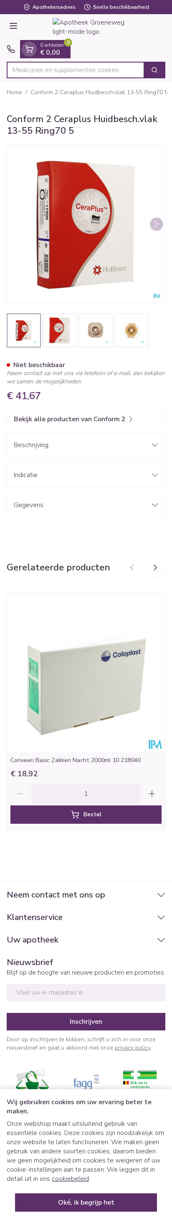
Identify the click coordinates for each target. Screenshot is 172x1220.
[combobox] (75, 70)
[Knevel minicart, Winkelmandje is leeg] (29, 49)
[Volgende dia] (155, 568)
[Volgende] (156, 224)
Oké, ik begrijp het (86, 1202)
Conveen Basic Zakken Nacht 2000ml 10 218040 (75, 760)
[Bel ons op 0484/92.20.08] (11, 49)
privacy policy (132, 1048)
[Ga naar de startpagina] (94, 27)
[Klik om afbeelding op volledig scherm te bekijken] (86, 224)
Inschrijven (86, 1021)
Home (14, 92)
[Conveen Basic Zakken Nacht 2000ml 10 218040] (86, 673)
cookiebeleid (70, 1178)
